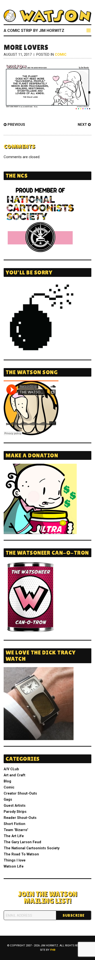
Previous (16, 125)
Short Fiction (14, 824)
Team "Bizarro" (16, 830)
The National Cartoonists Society (31, 848)
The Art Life (14, 836)
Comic (60, 55)
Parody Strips (15, 812)
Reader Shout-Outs (20, 818)
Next (83, 125)
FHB (52, 949)
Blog (7, 781)
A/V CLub (11, 769)
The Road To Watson (21, 854)
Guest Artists (15, 806)
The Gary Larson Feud (22, 842)
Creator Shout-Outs (20, 793)
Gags (8, 799)
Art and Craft (14, 775)
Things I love (15, 860)
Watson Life (14, 866)
